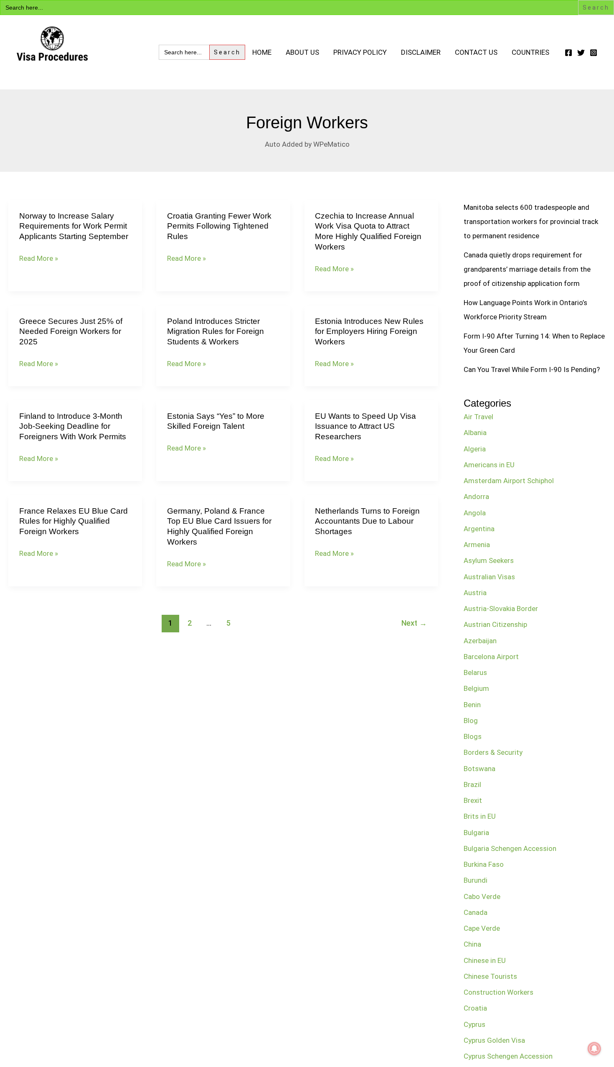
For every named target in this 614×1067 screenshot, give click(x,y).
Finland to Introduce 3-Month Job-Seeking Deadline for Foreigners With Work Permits (72, 426)
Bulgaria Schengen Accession (510, 848)
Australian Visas (489, 577)
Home (261, 52)
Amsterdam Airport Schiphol (509, 480)
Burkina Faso (484, 864)
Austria (475, 592)
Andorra (476, 496)
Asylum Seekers (489, 560)
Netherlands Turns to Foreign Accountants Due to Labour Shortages (367, 521)
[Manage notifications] (594, 1048)
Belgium (476, 688)
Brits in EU (480, 816)
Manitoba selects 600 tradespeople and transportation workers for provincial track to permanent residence (531, 221)
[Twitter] (581, 52)
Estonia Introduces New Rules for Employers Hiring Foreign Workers (369, 331)
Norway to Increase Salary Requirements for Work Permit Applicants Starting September (73, 226)
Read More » (38, 258)
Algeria (475, 449)
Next (414, 623)
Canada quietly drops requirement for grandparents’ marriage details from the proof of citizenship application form (527, 269)
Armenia (477, 544)
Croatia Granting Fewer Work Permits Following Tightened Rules (219, 226)
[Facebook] (568, 52)
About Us (302, 52)
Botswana (479, 768)
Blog (471, 720)
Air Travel (478, 417)
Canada (475, 912)
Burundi (475, 880)
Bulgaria (476, 832)
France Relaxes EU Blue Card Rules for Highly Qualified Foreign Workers (73, 521)
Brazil (472, 784)
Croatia (475, 1008)
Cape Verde (482, 928)
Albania (475, 432)
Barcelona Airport (491, 656)
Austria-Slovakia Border (501, 608)
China (472, 944)
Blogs (473, 736)
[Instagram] (593, 52)
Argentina (479, 529)
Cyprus (474, 1024)
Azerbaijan (480, 641)
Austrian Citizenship (495, 624)
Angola (475, 513)
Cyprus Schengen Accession (508, 1056)
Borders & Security (493, 752)
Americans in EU (489, 465)
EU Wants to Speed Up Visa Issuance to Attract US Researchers (365, 426)
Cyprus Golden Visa (494, 1040)
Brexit (473, 800)
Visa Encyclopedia (76, 69)
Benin (472, 704)
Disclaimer (421, 52)
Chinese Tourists (490, 976)
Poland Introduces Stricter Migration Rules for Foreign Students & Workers (215, 331)
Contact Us (476, 52)
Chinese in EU (485, 960)
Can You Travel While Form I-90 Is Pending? (532, 369)
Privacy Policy (360, 52)
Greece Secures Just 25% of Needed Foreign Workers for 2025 (70, 331)
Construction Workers (498, 992)
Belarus (475, 672)
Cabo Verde (482, 896)
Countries (530, 52)
